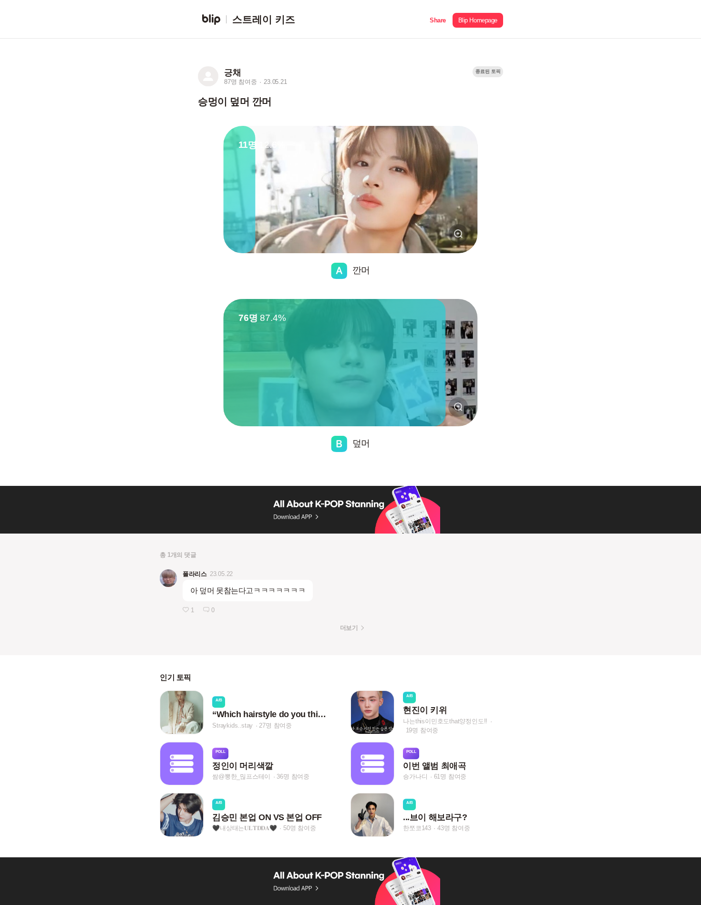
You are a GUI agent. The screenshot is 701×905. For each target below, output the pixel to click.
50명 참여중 (299, 828)
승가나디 (415, 777)
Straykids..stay (232, 725)
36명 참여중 (293, 777)
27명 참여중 (275, 725)
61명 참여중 (450, 777)
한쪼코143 (417, 828)
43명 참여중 (453, 828)
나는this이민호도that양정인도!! (445, 720)
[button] (438, 19)
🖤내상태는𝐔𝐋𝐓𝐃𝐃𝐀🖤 (244, 828)
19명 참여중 (422, 729)
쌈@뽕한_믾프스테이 (241, 777)
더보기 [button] (349, 627)
